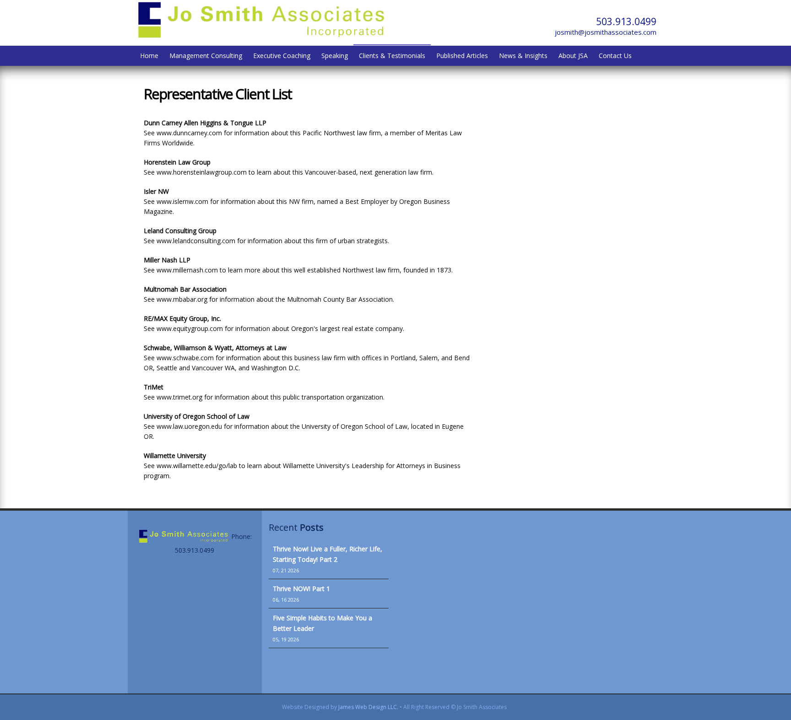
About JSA (573, 55)
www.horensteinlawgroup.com (202, 172)
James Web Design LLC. (368, 707)
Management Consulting (205, 55)
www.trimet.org (179, 397)
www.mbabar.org (182, 299)
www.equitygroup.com (190, 328)
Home (149, 55)
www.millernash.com (186, 270)
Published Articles (462, 55)
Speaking (334, 55)
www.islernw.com (182, 201)
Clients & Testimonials (392, 55)
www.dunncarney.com (189, 132)
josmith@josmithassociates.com (605, 32)
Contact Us (615, 55)
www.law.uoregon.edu (189, 426)
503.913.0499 (626, 21)
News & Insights (523, 55)
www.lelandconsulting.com (196, 240)
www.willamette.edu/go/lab (197, 465)
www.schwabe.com (185, 357)
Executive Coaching (281, 55)
